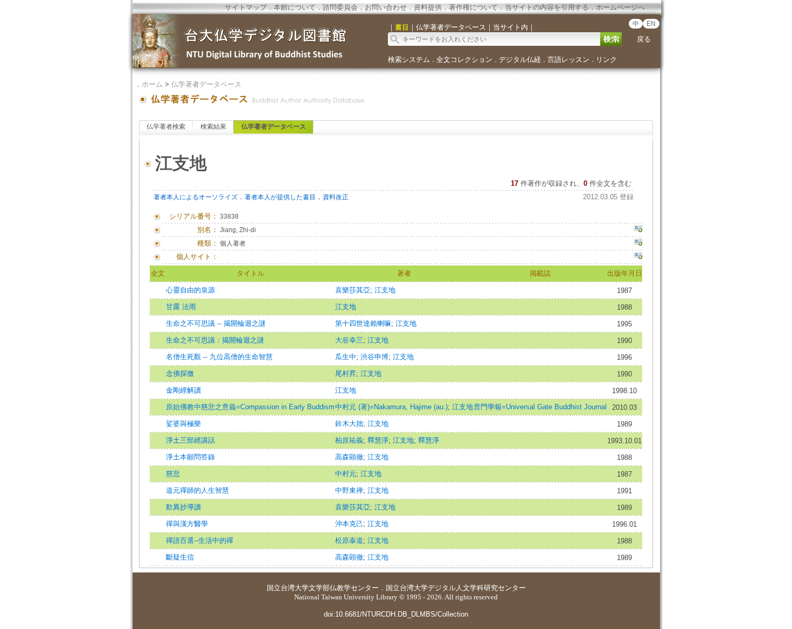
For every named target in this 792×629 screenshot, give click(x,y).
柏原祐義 (349, 440)
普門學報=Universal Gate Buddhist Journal (540, 407)
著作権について (473, 7)
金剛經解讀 (183, 390)
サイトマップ (246, 7)
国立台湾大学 (288, 588)
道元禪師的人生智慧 (197, 490)
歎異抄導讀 (183, 507)
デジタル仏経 (520, 59)
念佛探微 (180, 373)
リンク (606, 59)
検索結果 (213, 126)
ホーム (152, 84)
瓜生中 (345, 357)
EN (651, 23)
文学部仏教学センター (344, 588)
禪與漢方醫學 (187, 524)
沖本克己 (349, 524)
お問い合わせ (386, 7)
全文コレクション (464, 59)
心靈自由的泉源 (190, 290)
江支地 (384, 290)
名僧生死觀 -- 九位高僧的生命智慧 (219, 357)
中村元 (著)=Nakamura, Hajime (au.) (391, 407)
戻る (644, 39)
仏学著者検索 (166, 126)
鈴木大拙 (349, 424)
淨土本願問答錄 (190, 457)
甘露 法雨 (181, 307)
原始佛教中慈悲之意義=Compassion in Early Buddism (250, 407)
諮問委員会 (340, 7)
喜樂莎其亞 (352, 290)
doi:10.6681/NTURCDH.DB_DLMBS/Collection (396, 614)
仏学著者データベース (206, 84)
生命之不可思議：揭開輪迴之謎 (215, 340)
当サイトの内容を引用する (547, 7)
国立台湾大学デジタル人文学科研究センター (456, 588)
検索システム (409, 59)
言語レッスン (568, 59)
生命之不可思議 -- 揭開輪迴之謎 (216, 323)
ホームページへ (620, 7)
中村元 (345, 474)
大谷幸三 (349, 340)
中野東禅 (349, 490)
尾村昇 (345, 373)
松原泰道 (349, 540)
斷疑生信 (180, 557)
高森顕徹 (349, 457)
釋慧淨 (377, 440)
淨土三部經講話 (190, 440)
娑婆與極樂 (183, 424)
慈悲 (173, 474)
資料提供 (428, 7)
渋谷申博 (374, 357)
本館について (295, 7)
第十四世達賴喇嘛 (363, 323)
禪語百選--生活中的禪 (199, 540)
